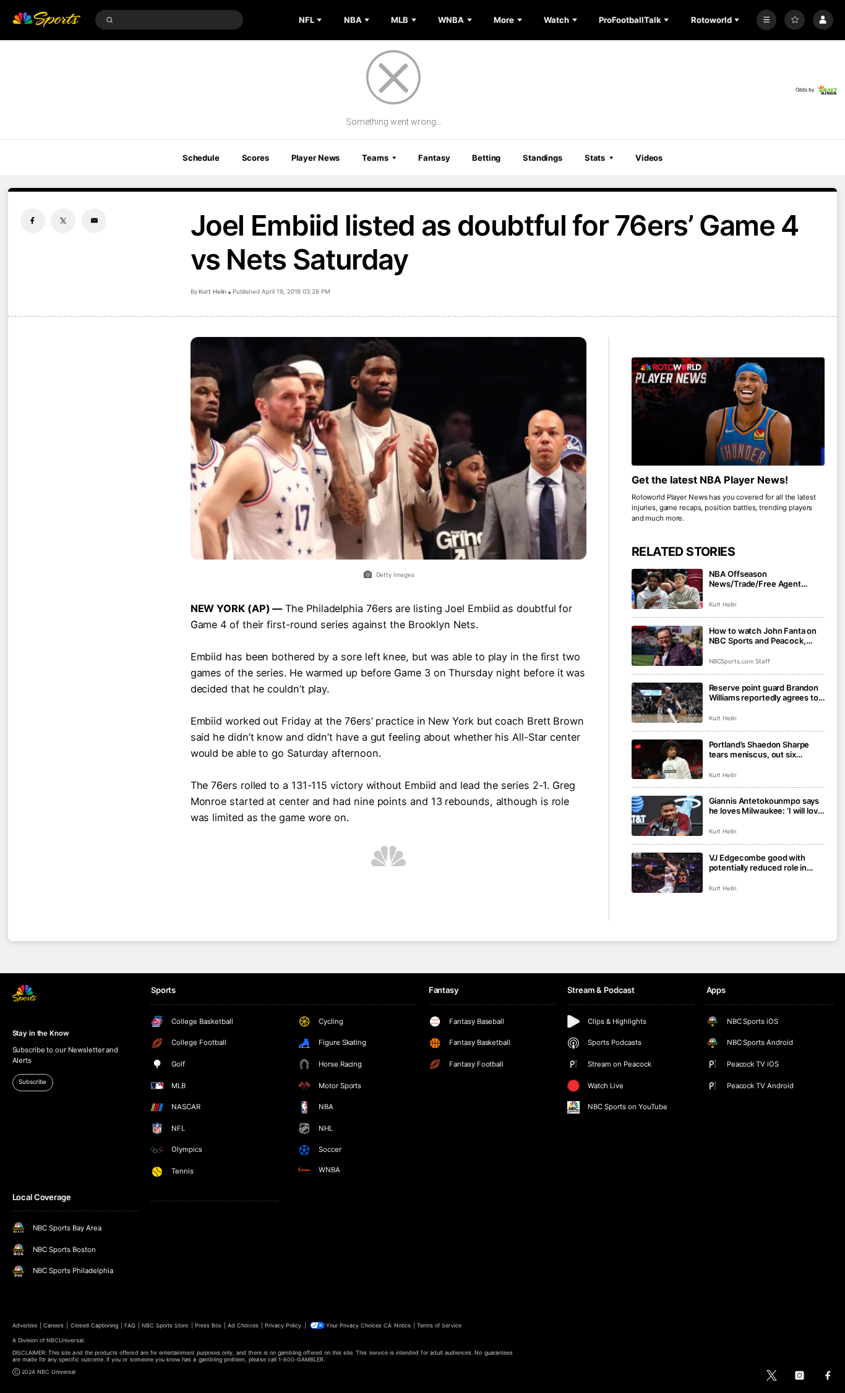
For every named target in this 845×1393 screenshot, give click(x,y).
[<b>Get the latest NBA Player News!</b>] (728, 411)
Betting (486, 158)
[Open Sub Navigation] (320, 19)
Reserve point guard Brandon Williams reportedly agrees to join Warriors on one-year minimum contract (764, 692)
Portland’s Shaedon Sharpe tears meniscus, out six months (759, 749)
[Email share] (94, 220)
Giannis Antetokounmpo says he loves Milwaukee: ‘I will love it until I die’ (766, 806)
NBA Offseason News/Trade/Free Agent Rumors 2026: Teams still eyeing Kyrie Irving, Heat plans (765, 579)
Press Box (208, 1325)
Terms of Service (439, 1325)
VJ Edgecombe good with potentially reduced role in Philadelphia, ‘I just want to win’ (767, 862)
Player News (315, 158)
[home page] (46, 20)
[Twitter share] (63, 220)
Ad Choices (243, 1325)
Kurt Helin (213, 291)
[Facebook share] (32, 220)
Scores (255, 158)
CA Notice (397, 1325)
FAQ (129, 1325)
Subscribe (32, 1081)
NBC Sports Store (165, 1325)
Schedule (201, 158)
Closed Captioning (95, 1325)
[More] (767, 20)
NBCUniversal (65, 1340)
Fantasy (434, 158)
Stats (595, 158)
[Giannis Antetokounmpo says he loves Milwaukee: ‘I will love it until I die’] (667, 816)
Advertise (24, 1325)
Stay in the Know (40, 1033)
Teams (375, 158)
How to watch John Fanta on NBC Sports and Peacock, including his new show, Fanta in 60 (765, 635)
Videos (649, 158)
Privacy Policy (283, 1325)
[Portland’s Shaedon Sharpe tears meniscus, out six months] (667, 759)
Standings (542, 158)
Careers (53, 1325)
